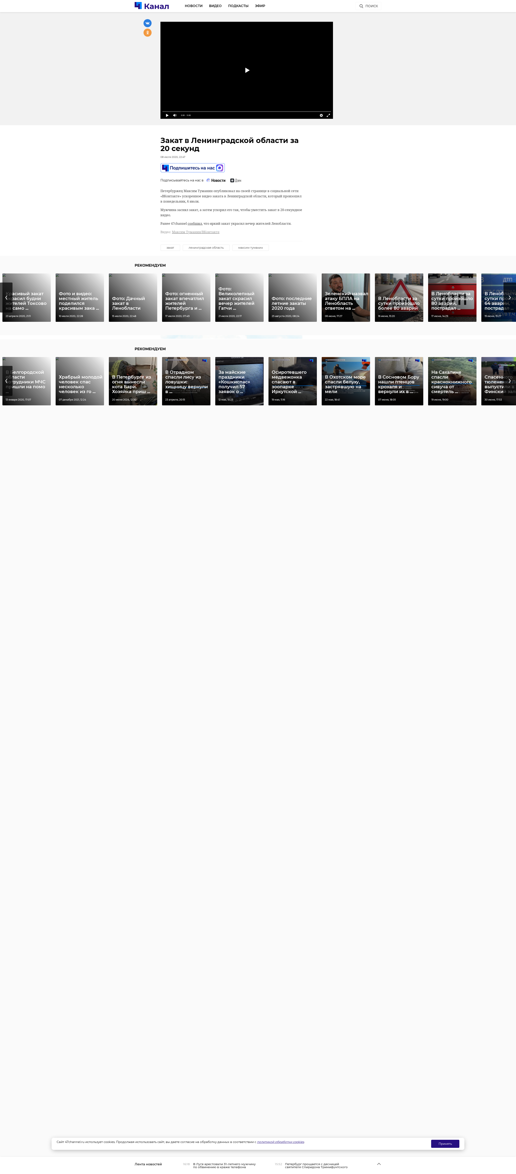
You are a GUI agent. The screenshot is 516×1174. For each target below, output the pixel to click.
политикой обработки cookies (280, 1142)
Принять (445, 1144)
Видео (215, 6)
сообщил (195, 223)
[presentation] (6, 298)
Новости (194, 6)
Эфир (260, 6)
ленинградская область (206, 248)
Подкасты (238, 6)
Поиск (371, 6)
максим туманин (250, 248)
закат (170, 248)
